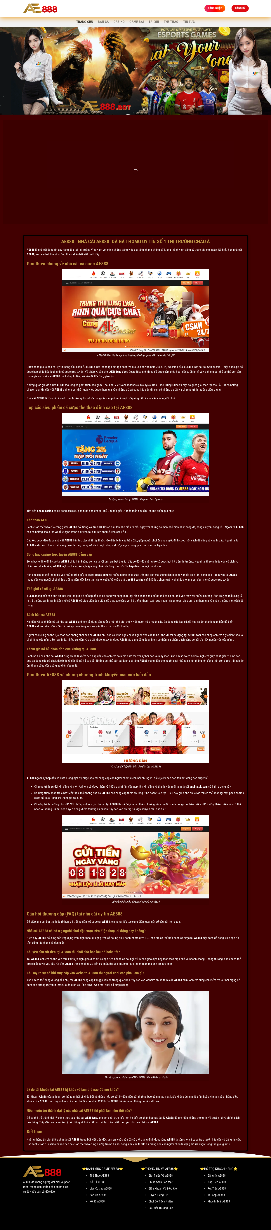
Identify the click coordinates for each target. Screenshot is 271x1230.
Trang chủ (84, 22)
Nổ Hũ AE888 (97, 1182)
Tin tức (189, 22)
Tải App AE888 (216, 1195)
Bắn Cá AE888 (98, 1195)
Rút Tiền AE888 (217, 1188)
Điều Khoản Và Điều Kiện (163, 1188)
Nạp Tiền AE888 (217, 1182)
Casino (119, 22)
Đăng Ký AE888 (217, 1175)
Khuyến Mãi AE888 (219, 1201)
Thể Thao (171, 22)
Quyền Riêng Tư (158, 1195)
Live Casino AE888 (101, 1188)
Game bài (136, 22)
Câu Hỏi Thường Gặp (161, 1208)
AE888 (30, 250)
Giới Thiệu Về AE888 (161, 1175)
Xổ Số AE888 (97, 1201)
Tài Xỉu (154, 22)
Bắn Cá (103, 22)
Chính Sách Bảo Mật (161, 1182)
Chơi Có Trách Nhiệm (161, 1201)
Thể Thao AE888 (99, 1175)
